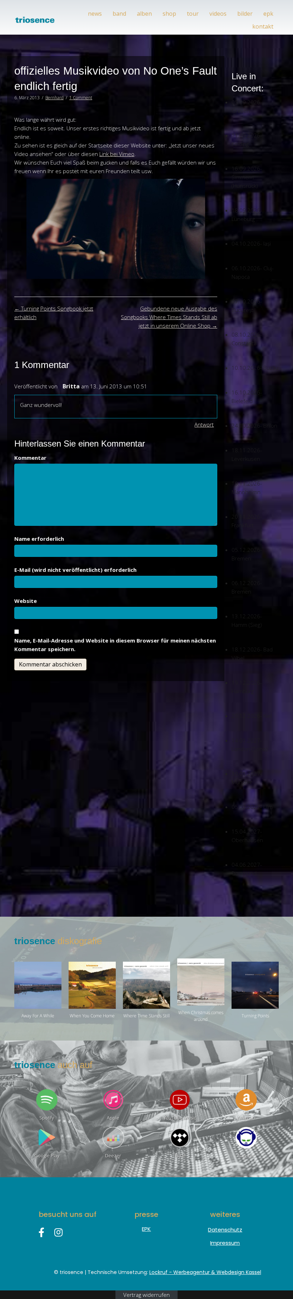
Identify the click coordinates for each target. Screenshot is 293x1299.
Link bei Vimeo (116, 153)
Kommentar (30, 457)
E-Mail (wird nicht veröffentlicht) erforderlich (75, 569)
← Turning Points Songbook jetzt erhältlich (53, 313)
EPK (146, 1229)
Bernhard (54, 98)
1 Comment (80, 98)
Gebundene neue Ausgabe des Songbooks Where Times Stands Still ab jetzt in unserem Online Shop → (169, 317)
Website (25, 600)
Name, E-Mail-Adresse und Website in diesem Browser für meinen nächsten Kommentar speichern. (115, 645)
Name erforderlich (39, 538)
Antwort (204, 424)
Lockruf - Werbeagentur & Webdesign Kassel (205, 1272)
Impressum (225, 1243)
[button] (41, 1232)
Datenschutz (225, 1229)
